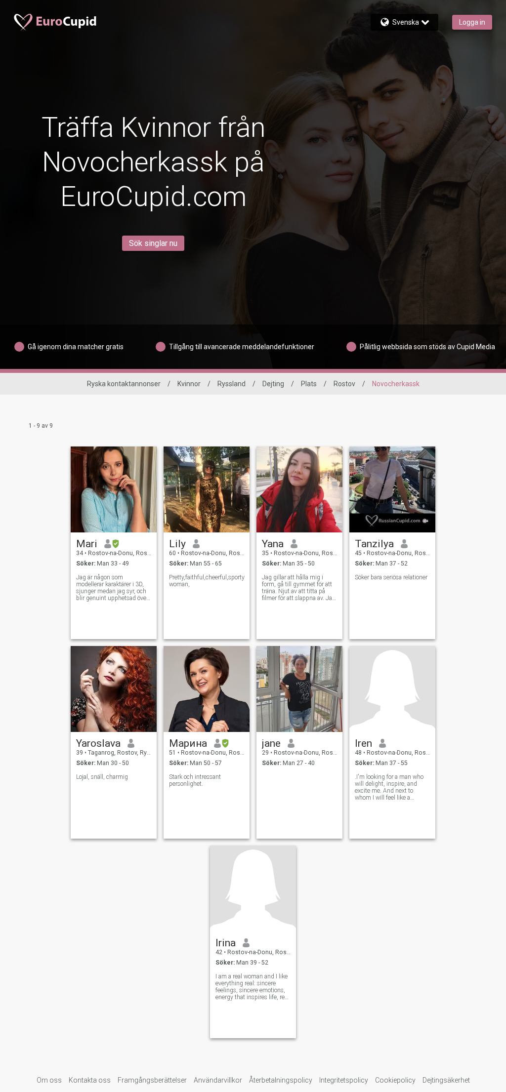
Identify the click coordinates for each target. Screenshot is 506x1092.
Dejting (273, 384)
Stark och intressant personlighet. (195, 780)
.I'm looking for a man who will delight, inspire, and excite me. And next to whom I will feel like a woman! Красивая (389, 787)
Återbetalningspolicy (280, 1080)
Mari (86, 544)
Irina (225, 943)
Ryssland (231, 384)
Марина (188, 743)
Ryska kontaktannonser (124, 384)
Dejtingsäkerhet (446, 1080)
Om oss (49, 1080)
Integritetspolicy (343, 1080)
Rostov (344, 384)
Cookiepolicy (395, 1080)
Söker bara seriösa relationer (391, 577)
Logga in (472, 22)
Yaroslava (98, 743)
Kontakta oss (90, 1080)
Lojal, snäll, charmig (102, 776)
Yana (273, 544)
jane (271, 743)
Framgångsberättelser (152, 1080)
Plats (309, 384)
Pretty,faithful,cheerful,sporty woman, (207, 581)
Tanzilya (374, 544)
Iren (363, 743)
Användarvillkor (218, 1080)
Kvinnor (189, 384)
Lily (177, 544)
